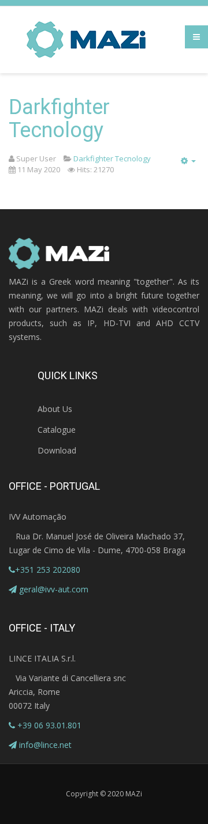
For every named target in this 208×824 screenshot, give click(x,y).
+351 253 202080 (47, 569)
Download (57, 450)
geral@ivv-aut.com (53, 589)
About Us (55, 408)
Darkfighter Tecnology (59, 118)
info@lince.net (45, 744)
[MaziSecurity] (87, 39)
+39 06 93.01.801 (48, 725)
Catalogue (57, 429)
